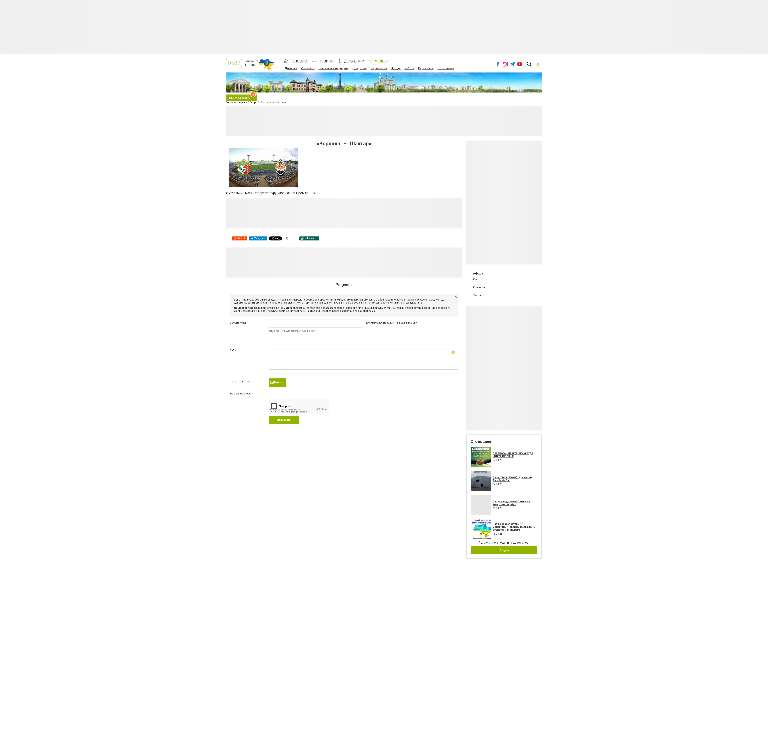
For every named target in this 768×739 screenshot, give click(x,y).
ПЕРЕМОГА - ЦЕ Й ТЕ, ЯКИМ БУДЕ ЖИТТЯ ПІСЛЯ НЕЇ (513, 455)
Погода (396, 68)
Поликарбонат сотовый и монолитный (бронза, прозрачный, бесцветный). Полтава (514, 527)
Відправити (284, 419)
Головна (298, 61)
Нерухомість (379, 68)
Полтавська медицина (333, 68)
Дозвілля (291, 68)
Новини (326, 61)
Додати (504, 550)
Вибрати (279, 382)
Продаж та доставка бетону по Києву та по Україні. (511, 503)
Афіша (381, 61)
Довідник (354, 61)
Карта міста (426, 68)
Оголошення (446, 68)
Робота (409, 68)
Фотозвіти (308, 68)
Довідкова (359, 68)
